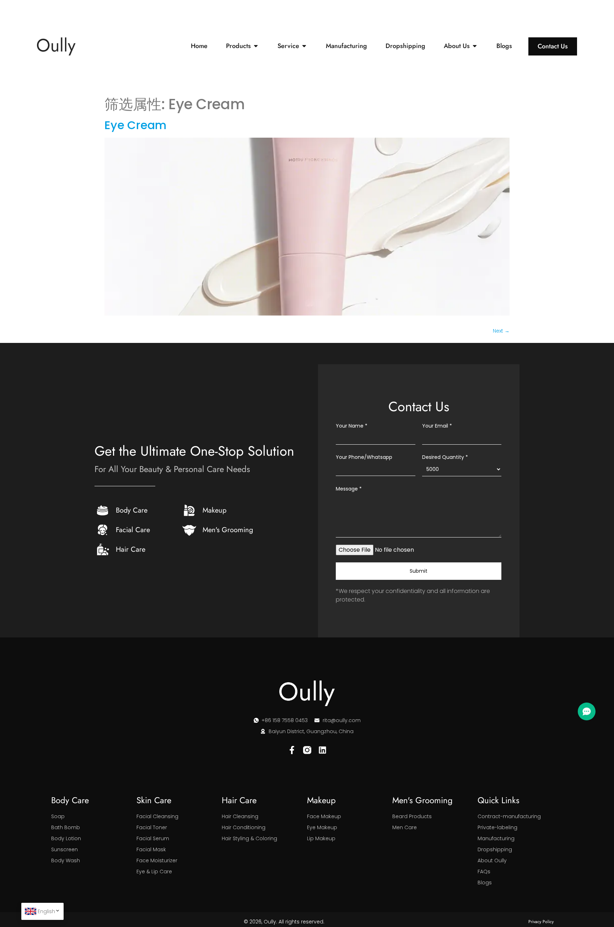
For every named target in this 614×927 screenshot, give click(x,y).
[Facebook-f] (292, 750)
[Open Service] (304, 46)
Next (501, 330)
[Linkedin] (322, 750)
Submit (418, 570)
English (46, 911)
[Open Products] (256, 46)
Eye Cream (135, 125)
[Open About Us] (475, 46)
